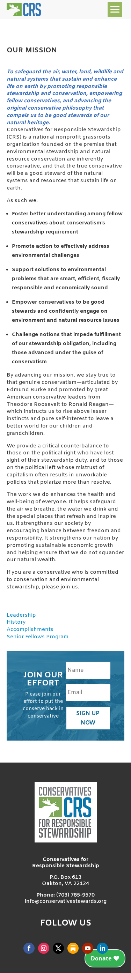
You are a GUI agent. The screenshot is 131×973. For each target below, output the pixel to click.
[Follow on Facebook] (29, 948)
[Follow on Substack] (73, 948)
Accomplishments (30, 629)
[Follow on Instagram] (43, 948)
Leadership (21, 615)
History (16, 622)
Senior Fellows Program (37, 636)
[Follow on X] (58, 948)
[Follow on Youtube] (87, 948)
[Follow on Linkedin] (102, 948)
